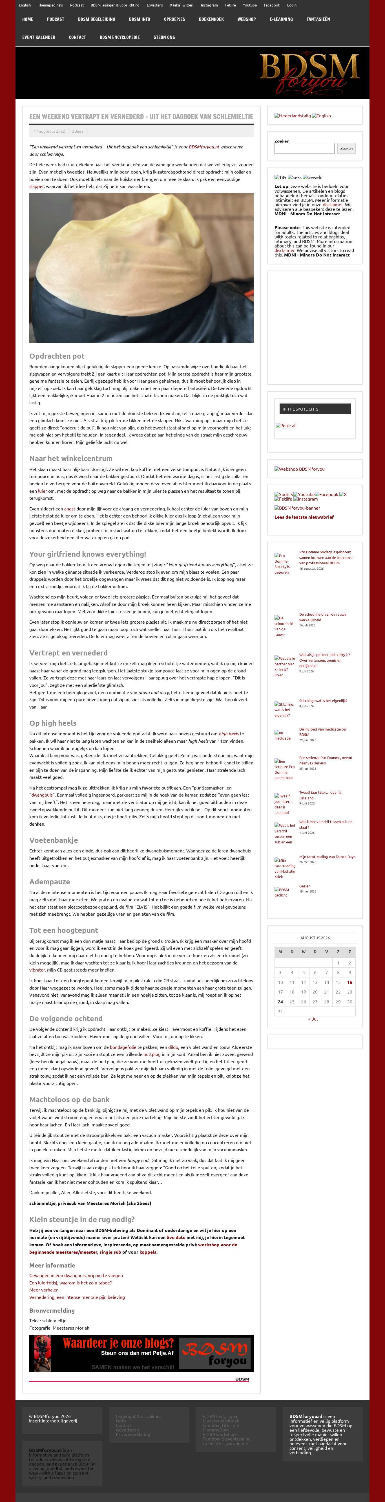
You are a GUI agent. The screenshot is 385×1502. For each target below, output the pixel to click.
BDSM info (139, 19)
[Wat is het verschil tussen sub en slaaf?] (285, 836)
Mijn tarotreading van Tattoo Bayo (327, 856)
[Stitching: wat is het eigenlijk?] (285, 712)
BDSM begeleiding (96, 19)
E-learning (281, 19)
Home (27, 19)
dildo (173, 1047)
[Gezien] (285, 897)
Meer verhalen (44, 1289)
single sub (110, 1252)
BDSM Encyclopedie (120, 37)
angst (69, 508)
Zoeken (282, 141)
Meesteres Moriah (221, 1420)
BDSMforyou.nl (204, 147)
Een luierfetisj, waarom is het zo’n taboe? (70, 1282)
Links (121, 1420)
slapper (36, 186)
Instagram (209, 5)
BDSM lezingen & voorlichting (115, 5)
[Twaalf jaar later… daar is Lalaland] (285, 804)
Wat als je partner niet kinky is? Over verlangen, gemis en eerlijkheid (324, 660)
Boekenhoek (211, 19)
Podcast (77, 5)
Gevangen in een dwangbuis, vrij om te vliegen (76, 1275)
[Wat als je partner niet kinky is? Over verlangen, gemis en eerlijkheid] (285, 674)
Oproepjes (174, 19)
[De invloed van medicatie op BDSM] (285, 740)
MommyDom (216, 1429)
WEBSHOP (247, 19)
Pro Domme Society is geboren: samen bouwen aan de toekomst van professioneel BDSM (326, 557)
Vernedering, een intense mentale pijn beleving (77, 1297)
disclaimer (333, 204)
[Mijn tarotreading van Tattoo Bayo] (285, 869)
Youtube (250, 5)
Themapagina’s (50, 5)
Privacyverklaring (133, 1434)
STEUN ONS (164, 37)
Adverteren (127, 1429)
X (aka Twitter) (182, 5)
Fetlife (230, 5)
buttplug (152, 1054)
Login (292, 5)
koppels (148, 1252)
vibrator (37, 969)
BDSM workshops (220, 1434)
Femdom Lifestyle (221, 1425)
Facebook (272, 5)
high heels (229, 733)
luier (42, 491)
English (25, 5)
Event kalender (38, 37)
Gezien (304, 885)
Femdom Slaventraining (227, 1438)
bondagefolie (123, 1047)
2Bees (77, 130)
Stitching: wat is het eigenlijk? (323, 700)
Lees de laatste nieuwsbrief (304, 517)
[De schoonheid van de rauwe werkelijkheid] (285, 631)
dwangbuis (42, 794)
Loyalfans (155, 5)
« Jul (313, 1018)
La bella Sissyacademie (225, 1443)
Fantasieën (318, 19)
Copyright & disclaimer (138, 1416)
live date (176, 1237)
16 (349, 982)
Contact (77, 37)
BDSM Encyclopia (220, 1416)
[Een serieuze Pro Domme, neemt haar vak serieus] (285, 772)
